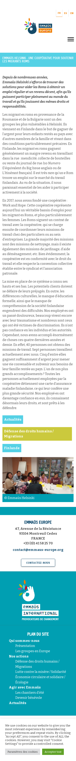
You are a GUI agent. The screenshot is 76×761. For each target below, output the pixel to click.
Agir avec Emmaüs (25, 687)
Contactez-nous (38, 562)
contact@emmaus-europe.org (38, 550)
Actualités (17, 703)
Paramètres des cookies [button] (22, 751)
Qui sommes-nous (24, 641)
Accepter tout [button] (53, 751)
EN (72, 13)
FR (59, 13)
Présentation (25, 646)
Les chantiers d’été (29, 693)
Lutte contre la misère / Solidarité (40, 672)
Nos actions (19, 656)
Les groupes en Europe (32, 651)
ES (65, 13)
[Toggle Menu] (70, 39)
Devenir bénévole (28, 698)
